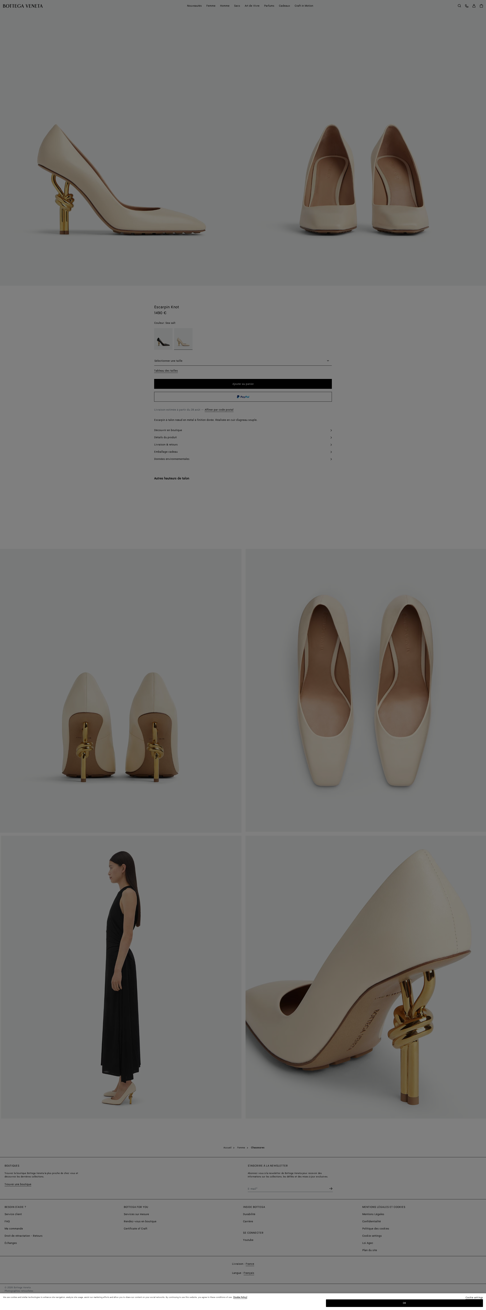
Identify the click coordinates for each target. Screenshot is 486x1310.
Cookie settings (474, 1297)
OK (404, 1303)
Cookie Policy (240, 1297)
